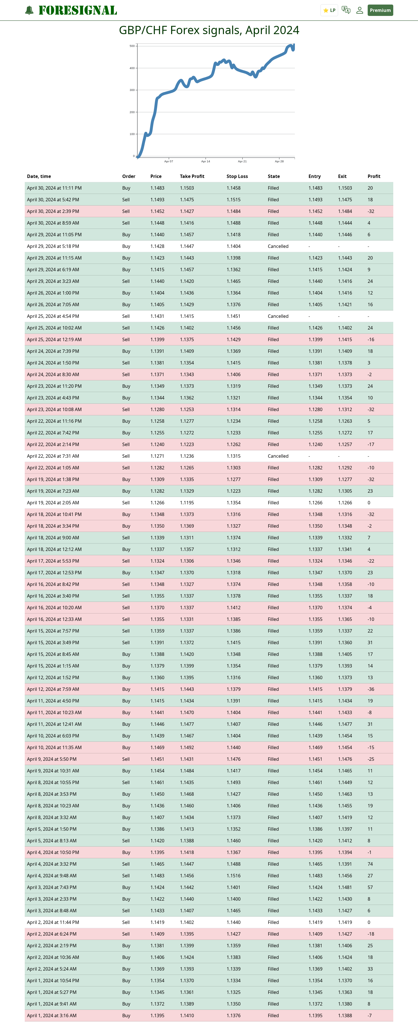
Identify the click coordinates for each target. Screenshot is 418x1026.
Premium (380, 10)
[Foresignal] (71, 10)
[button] (346, 10)
